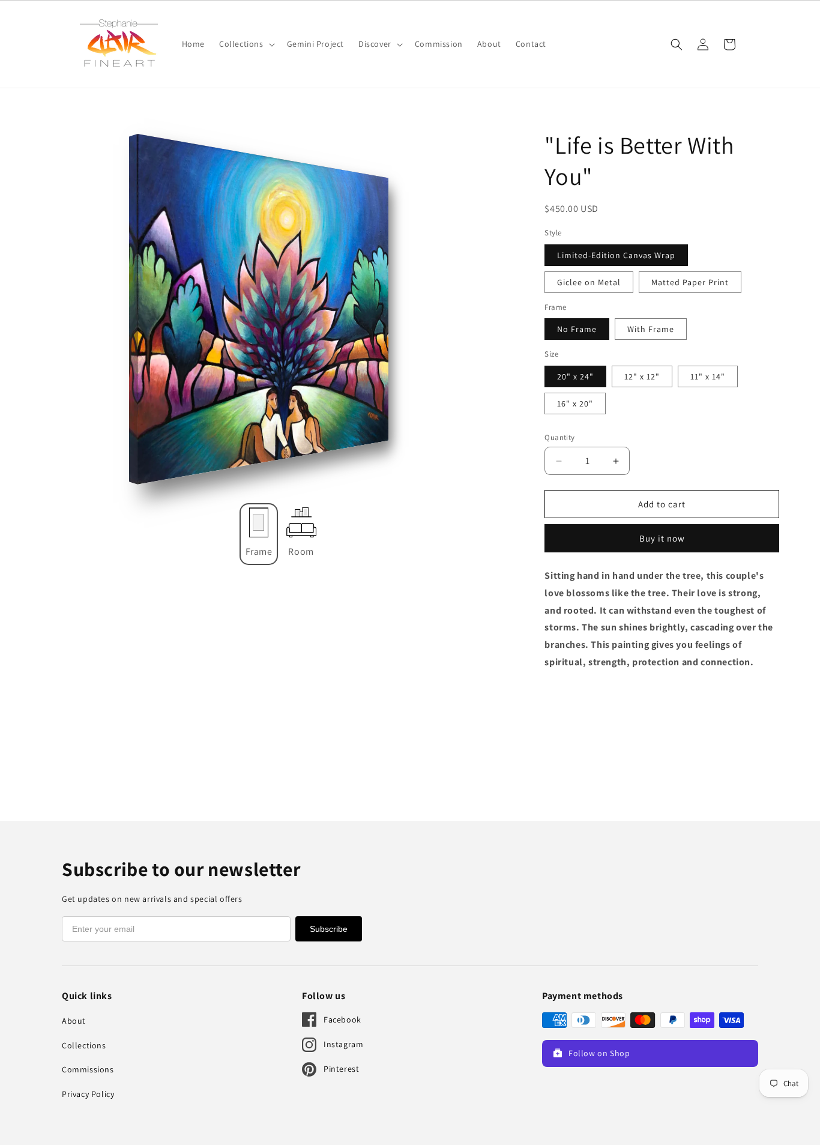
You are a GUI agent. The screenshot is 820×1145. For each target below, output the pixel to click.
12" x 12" (642, 376)
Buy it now (662, 538)
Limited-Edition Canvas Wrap (616, 255)
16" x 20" (575, 403)
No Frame (577, 329)
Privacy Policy (88, 1094)
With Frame (650, 329)
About (74, 1020)
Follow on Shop (599, 1053)
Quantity (559, 437)
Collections (84, 1045)
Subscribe (329, 929)
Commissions (88, 1069)
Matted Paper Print (690, 282)
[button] (246, 43)
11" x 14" (707, 376)
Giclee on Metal (589, 282)
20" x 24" (575, 376)
